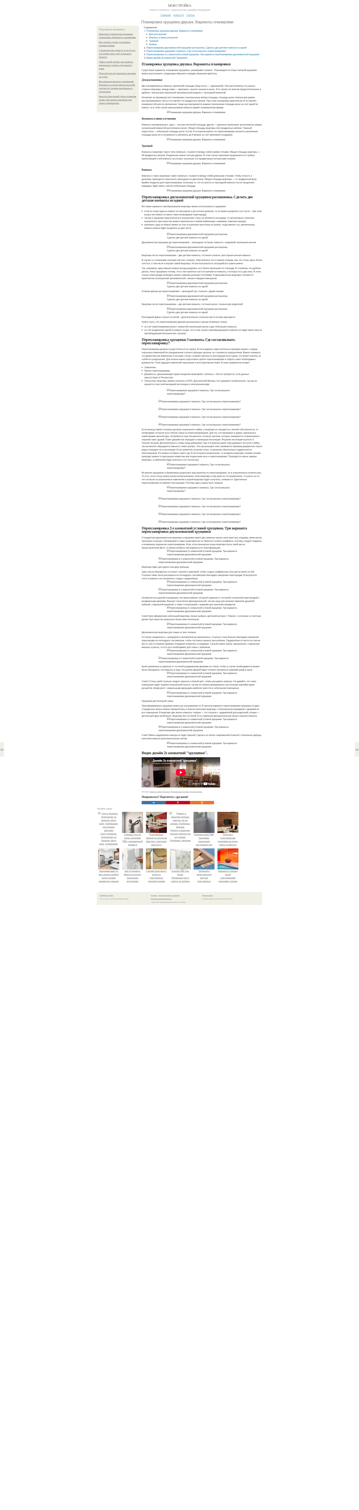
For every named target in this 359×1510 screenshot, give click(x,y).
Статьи (190, 15)
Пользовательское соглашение (169, 895)
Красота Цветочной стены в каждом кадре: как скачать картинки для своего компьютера (117, 100)
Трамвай (153, 40)
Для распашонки (157, 34)
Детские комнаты (196, 792)
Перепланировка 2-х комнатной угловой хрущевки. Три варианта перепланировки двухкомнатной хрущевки (202, 54)
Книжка (153, 44)
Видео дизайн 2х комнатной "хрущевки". (167, 57)
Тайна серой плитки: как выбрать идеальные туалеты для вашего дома (116, 65)
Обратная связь (207, 895)
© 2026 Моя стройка (106, 895)
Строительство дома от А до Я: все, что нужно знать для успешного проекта (117, 53)
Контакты (154, 895)
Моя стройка (179, 5)
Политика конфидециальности (161, 899)
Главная (165, 15)
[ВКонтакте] (154, 802)
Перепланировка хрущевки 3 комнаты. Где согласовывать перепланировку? (186, 51)
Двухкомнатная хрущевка (180, 792)
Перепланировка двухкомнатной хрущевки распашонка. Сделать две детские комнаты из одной (196, 47)
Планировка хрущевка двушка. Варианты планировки (174, 30)
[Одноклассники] (202, 802)
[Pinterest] (178, 802)
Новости (178, 15)
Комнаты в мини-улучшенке (163, 37)
